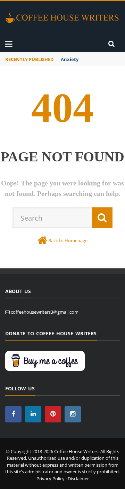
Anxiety (69, 59)
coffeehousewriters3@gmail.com (44, 312)
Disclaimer (78, 478)
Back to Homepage (68, 240)
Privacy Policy (50, 478)
